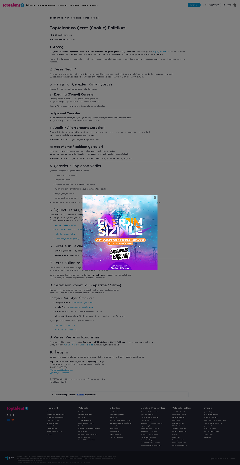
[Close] (155, 197)
